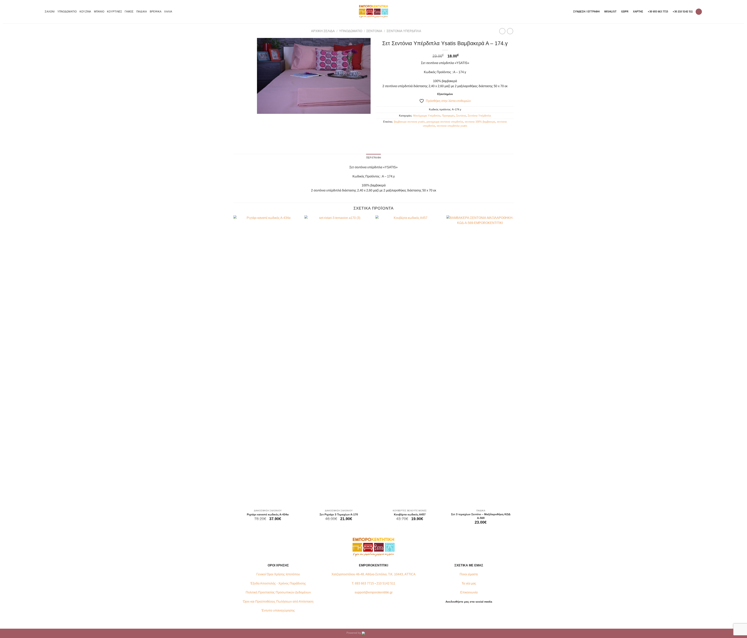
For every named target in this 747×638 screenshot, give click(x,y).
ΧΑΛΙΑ (168, 11)
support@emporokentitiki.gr (374, 592)
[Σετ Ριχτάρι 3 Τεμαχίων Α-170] (338, 361)
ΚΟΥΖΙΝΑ (85, 11)
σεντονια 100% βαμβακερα (480, 121)
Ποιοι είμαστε (469, 574)
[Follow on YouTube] (476, 610)
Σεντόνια (374, 31)
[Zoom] (262, 109)
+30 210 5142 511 (683, 11)
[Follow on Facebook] (461, 610)
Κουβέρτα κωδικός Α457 (410, 514)
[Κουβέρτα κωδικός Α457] (409, 361)
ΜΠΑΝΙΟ (99, 11)
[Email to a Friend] (445, 134)
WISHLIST (610, 11)
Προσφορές (448, 115)
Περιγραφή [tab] (373, 157)
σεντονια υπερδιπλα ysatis (452, 125)
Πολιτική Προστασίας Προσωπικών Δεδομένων (278, 592)
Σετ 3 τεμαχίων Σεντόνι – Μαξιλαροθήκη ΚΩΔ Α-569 (480, 516)
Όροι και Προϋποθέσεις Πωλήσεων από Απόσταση (278, 601)
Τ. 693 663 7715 (363, 583)
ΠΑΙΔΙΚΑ (141, 11)
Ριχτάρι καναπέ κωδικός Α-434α (268, 514)
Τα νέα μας (469, 583)
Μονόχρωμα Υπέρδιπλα (426, 115)
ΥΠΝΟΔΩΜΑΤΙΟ (67, 11)
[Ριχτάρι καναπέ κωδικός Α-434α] (267, 361)
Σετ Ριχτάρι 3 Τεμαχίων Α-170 (339, 514)
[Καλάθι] (699, 12)
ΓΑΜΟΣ (129, 11)
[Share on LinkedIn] (459, 134)
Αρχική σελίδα (323, 31)
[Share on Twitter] (438, 134)
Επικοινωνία (469, 592)
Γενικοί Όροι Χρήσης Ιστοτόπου (278, 574)
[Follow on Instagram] (466, 610)
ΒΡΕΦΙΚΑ (156, 11)
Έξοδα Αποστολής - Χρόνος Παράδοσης (278, 583)
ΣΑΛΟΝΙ (50, 11)
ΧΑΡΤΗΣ (638, 11)
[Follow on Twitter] (471, 610)
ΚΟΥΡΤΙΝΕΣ (114, 11)
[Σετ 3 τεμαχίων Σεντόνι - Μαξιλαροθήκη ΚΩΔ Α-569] (480, 361)
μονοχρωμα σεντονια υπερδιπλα (444, 121)
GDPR (624, 11)
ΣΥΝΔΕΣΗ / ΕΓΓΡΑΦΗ (586, 11)
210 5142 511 (385, 583)
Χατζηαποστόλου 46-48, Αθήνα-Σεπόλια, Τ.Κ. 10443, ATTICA (373, 574)
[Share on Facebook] (431, 134)
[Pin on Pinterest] (452, 134)
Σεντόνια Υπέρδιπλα (404, 31)
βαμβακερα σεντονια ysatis (409, 121)
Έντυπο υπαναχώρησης (278, 610)
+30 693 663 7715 (658, 11)
